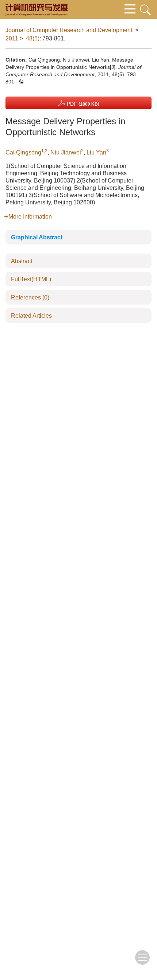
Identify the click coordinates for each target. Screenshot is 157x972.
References (30, 297)
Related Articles (31, 316)
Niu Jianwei (65, 152)
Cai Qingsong (23, 152)
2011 (11, 38)
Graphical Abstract (36, 237)
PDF (82, 104)
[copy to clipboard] (20, 80)
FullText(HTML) (31, 279)
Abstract (21, 261)
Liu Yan (96, 152)
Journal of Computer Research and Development (68, 30)
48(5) (32, 38)
